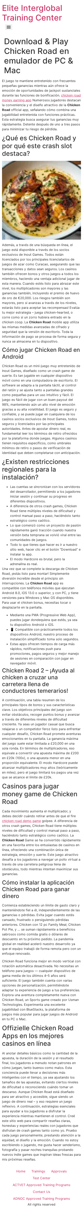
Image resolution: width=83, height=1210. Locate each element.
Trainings (38, 1171)
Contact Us (41, 1192)
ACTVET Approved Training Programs (41, 1185)
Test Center (41, 1178)
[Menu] (8, 27)
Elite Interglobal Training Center (32, 13)
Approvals (59, 1171)
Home (20, 1171)
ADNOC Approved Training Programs (41, 1199)
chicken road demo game (21, 821)
